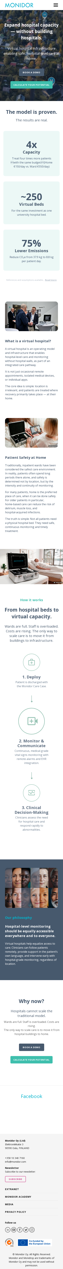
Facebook (31, 1096)
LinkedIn (7, 1229)
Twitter (26, 1229)
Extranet (12, 1189)
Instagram (32, 1229)
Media (9, 1204)
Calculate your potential (31, 84)
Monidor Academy (18, 1196)
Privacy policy (15, 1211)
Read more (51, 280)
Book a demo (31, 72)
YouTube (13, 1229)
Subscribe (15, 1179)
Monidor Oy (19, 5)
